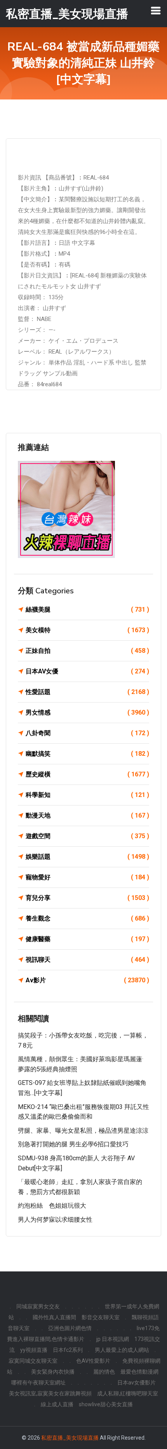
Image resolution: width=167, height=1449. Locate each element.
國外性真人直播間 (54, 1317)
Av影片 (87, 980)
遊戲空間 (87, 836)
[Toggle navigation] (155, 10)
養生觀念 (87, 918)
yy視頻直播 (33, 1350)
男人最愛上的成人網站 (122, 1350)
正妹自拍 (87, 650)
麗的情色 (104, 1372)
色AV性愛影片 (93, 1361)
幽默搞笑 (87, 753)
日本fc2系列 (68, 1350)
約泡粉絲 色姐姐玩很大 (52, 1205)
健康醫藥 (87, 939)
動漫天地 (87, 815)
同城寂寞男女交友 (38, 1306)
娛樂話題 (87, 856)
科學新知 (87, 795)
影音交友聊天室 (101, 1317)
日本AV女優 (87, 671)
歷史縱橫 (87, 774)
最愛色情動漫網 (139, 1372)
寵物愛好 (87, 877)
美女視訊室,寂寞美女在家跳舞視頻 (50, 1393)
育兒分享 (87, 897)
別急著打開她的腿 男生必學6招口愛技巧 (73, 1144)
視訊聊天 (87, 959)
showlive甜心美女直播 (106, 1404)
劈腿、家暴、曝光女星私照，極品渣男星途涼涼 (83, 1130)
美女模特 (87, 630)
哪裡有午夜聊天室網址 (38, 1382)
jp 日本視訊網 (112, 1339)
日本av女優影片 (136, 1382)
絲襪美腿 (87, 609)
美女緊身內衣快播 (53, 1372)
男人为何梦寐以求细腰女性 (55, 1219)
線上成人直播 (57, 1404)
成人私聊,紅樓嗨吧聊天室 (127, 1393)
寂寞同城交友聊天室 (33, 1361)
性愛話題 (87, 692)
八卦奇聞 (87, 733)
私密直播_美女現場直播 (70, 1438)
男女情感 (87, 712)
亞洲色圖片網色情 (70, 1328)
